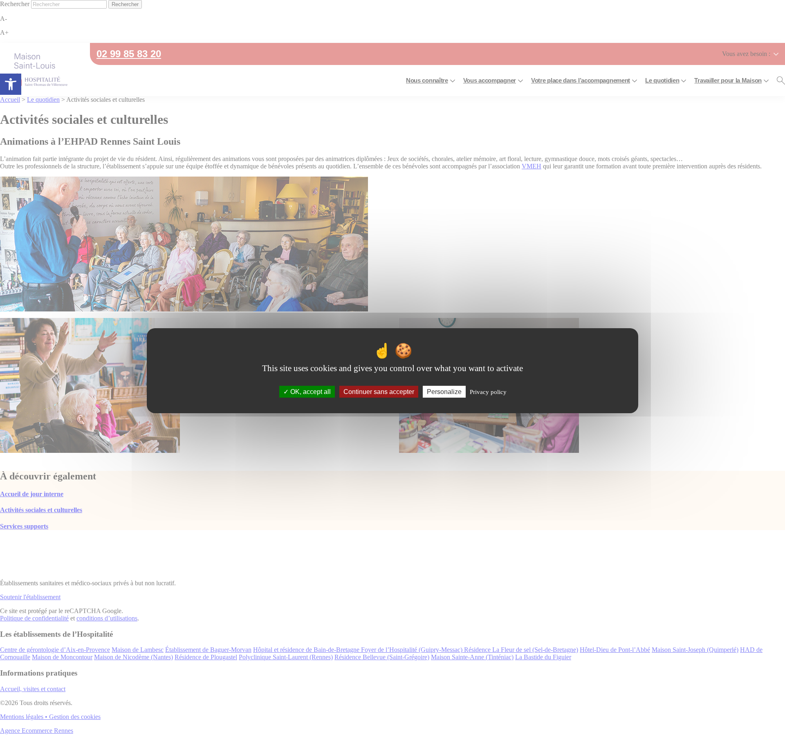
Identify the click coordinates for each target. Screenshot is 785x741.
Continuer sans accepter (378, 391)
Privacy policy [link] (488, 391)
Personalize (444, 391)
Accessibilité (10, 84)
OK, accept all (310, 391)
